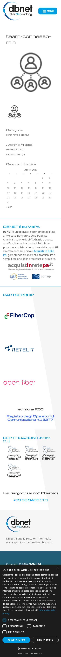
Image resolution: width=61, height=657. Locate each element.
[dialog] (30, 611)
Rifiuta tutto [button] (45, 640)
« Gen (9, 206)
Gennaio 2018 (13, 149)
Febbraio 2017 (13, 154)
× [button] (57, 568)
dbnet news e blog (16, 134)
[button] (30, 648)
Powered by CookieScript (30, 653)
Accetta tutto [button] (16, 640)
